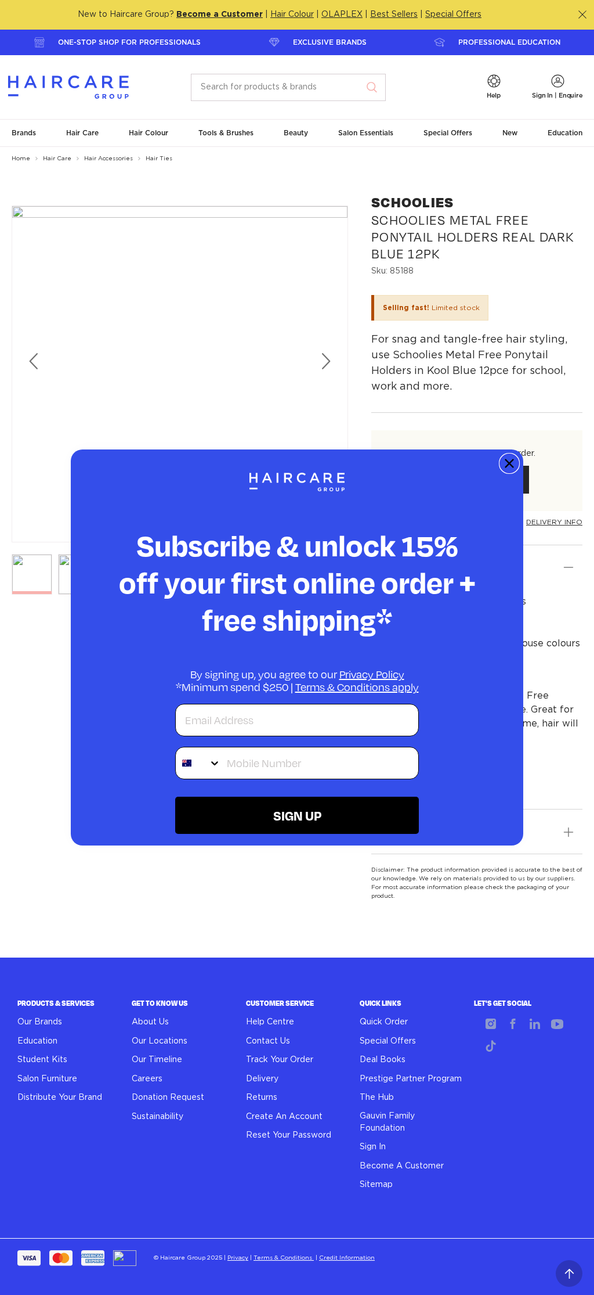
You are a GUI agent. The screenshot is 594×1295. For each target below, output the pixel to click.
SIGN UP (297, 815)
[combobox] (198, 763)
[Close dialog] (509, 463)
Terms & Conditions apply (357, 687)
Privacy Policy (371, 674)
